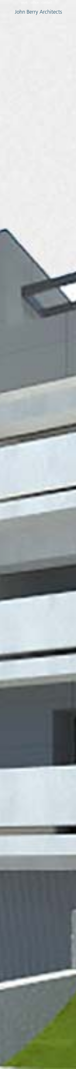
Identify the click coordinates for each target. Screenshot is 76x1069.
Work (24, 2)
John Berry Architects (38, 12)
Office (35, 2)
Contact (47, 2)
